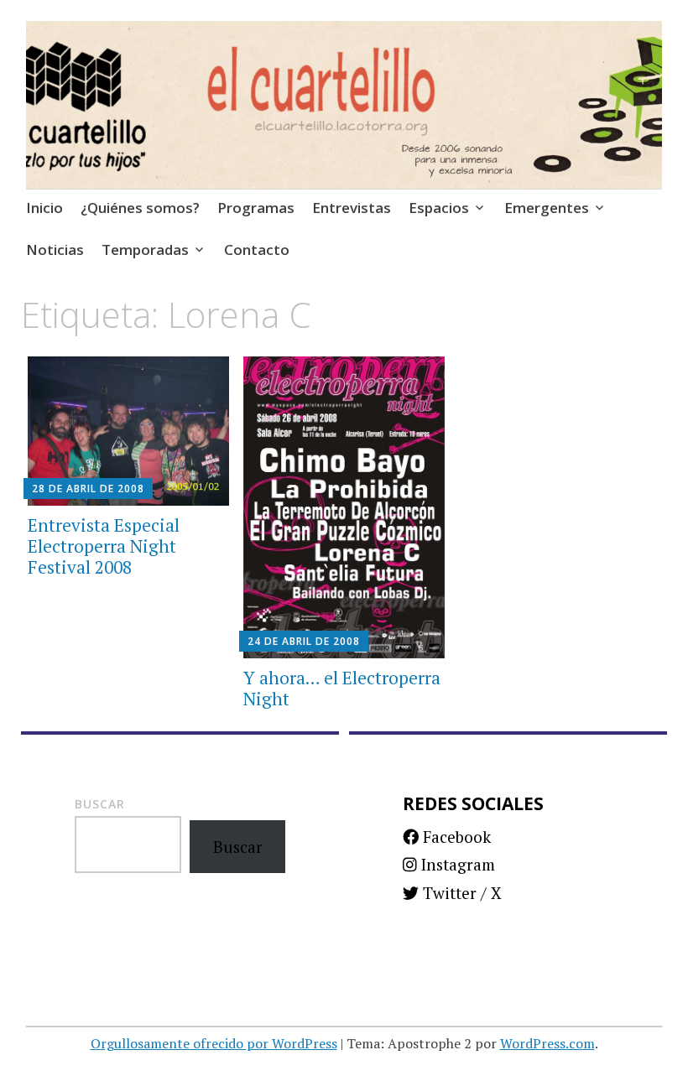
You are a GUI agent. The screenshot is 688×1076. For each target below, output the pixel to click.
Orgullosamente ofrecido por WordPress (214, 1043)
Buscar (100, 804)
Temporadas (145, 249)
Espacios (439, 207)
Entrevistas (351, 207)
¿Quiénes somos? (140, 207)
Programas (255, 207)
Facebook (455, 836)
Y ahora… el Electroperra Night (341, 688)
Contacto (256, 249)
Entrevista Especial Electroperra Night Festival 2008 (104, 546)
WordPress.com (547, 1043)
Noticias (55, 249)
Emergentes (546, 207)
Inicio (44, 207)
